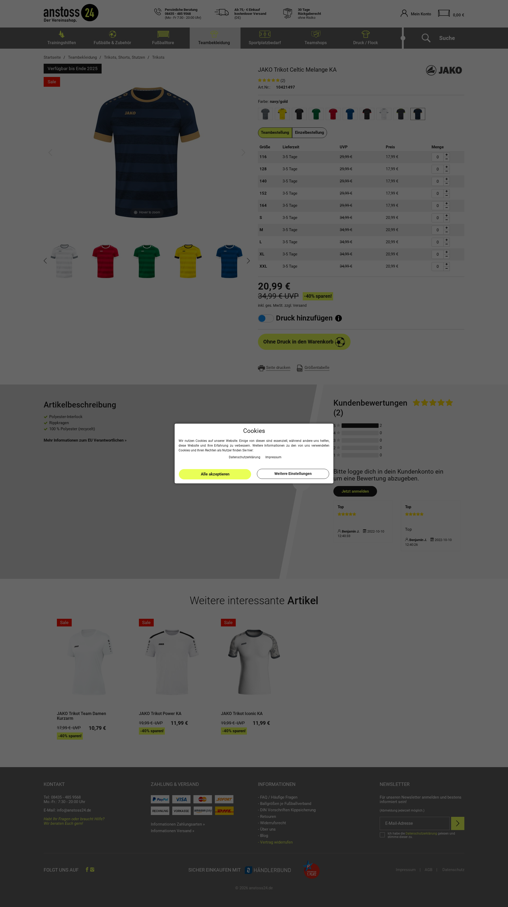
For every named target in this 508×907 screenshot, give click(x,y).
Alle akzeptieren (215, 474)
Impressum (273, 457)
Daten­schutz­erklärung (245, 457)
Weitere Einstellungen (293, 473)
